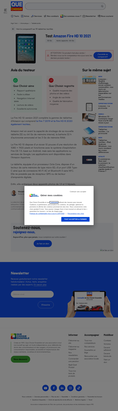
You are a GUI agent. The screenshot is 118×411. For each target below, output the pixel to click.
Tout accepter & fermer (75, 219)
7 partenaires (54, 202)
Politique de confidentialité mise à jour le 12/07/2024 (47, 213)
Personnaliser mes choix (76, 213)
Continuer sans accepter (78, 191)
